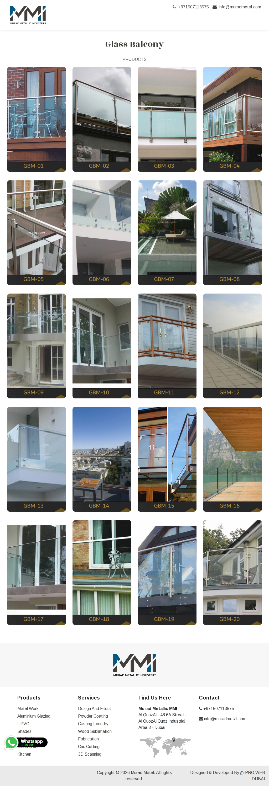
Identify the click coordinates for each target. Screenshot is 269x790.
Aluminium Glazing (33, 716)
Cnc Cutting (89, 746)
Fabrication (88, 739)
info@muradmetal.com (239, 7)
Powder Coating (93, 716)
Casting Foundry (93, 724)
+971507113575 (192, 7)
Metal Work (28, 708)
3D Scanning (89, 754)
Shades (24, 731)
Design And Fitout (94, 708)
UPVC (23, 724)
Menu (245, 18)
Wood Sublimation (95, 731)
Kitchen (24, 754)
